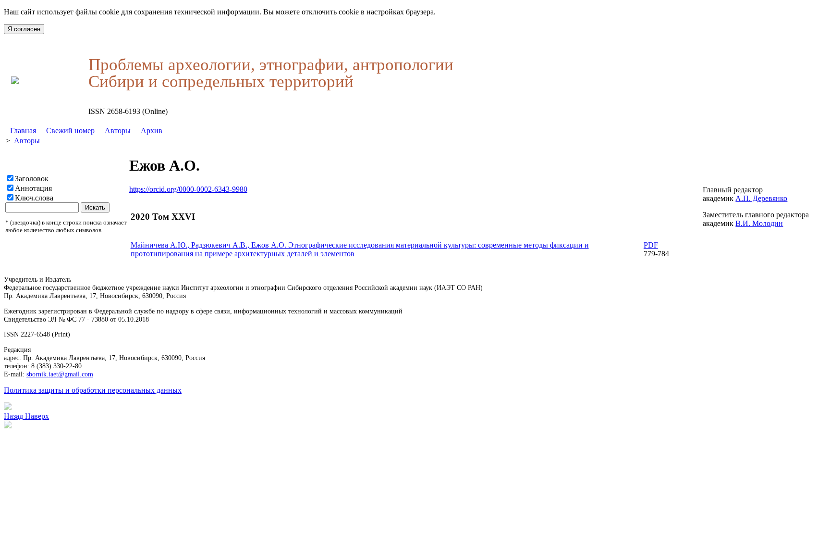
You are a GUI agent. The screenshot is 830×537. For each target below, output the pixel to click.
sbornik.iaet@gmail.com (59, 374)
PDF (651, 245)
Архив (151, 130)
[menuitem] (23, 130)
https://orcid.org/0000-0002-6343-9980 (188, 189)
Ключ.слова (34, 198)
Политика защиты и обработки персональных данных (93, 390)
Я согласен (24, 29)
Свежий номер (70, 130)
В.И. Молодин (759, 223)
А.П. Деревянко (761, 198)
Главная (23, 130)
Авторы (117, 130)
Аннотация (33, 188)
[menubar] (86, 130)
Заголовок (32, 179)
